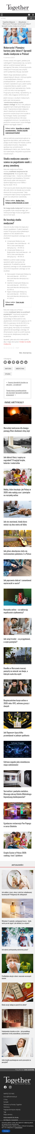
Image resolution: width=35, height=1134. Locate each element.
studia (7, 374)
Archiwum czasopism (11, 1120)
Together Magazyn (9, 22)
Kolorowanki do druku (11, 1117)
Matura (8, 368)
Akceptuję (6, 1131)
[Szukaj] (31, 18)
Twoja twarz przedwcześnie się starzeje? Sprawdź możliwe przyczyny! (17, 392)
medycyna (20, 368)
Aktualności (22, 22)
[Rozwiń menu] (1, 15)
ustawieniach (18, 1127)
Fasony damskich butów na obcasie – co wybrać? (17, 383)
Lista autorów (29, 1070)
